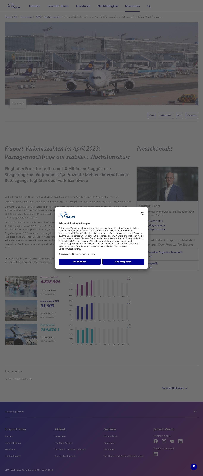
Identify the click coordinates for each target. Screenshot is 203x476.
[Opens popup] (194, 467)
